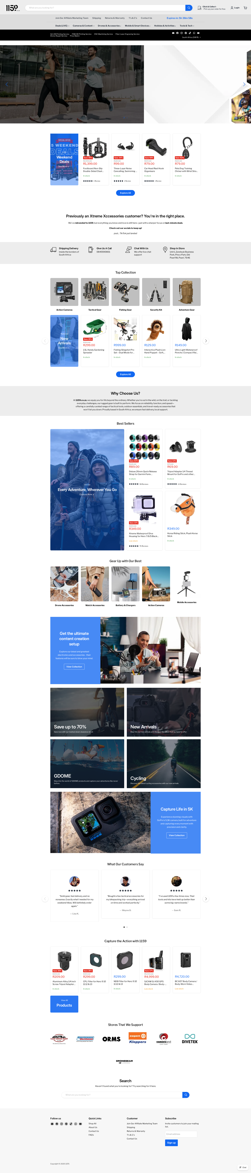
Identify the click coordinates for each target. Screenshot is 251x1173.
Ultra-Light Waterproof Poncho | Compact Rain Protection (186, 353)
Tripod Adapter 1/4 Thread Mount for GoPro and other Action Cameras (180, 474)
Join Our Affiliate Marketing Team (71, 18)
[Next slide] (243, 84)
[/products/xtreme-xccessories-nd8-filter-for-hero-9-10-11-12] (125, 960)
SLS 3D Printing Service (59, 34)
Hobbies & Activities (164, 26)
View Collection (74, 666)
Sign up (171, 1142)
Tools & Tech (186, 26)
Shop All (92, 1123)
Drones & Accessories (109, 26)
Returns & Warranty (115, 18)
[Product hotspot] (83, 823)
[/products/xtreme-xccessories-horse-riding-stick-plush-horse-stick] (183, 508)
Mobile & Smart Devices (137, 26)
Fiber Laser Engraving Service (128, 34)
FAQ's (91, 1135)
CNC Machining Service (103, 34)
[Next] (206, 341)
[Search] (188, 8)
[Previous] (45, 341)
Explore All (125, 193)
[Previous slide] (7, 84)
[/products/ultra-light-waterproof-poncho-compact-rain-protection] (186, 329)
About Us (93, 1127)
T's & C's (133, 18)
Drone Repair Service (58, 36)
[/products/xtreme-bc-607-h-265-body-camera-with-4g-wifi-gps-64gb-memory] (186, 960)
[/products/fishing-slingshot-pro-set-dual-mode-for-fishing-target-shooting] (125, 329)
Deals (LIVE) (61, 26)
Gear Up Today (25, 90)
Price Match (75, 36)
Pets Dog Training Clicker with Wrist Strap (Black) (186, 171)
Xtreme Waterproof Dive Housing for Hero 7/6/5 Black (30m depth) (143, 536)
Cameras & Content (83, 26)
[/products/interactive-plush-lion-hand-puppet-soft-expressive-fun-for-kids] (156, 329)
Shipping (96, 18)
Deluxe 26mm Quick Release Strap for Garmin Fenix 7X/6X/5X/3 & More (143, 474)
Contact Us (146, 18)
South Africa (190, 37)
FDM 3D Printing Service (82, 34)
